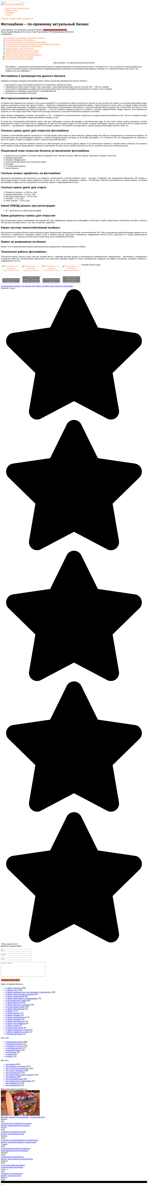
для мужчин (26, 286)
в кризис (9, 1056)
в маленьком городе (14, 1042)
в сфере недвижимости (16, 1017)
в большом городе (13, 1044)
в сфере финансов (14, 1003)
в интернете (11, 1052)
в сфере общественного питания (20, 994)
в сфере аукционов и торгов (18, 1030)
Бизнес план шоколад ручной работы (17, 1159)
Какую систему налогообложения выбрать (24, 55)
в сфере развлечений (15, 996)
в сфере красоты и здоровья (18, 1005)
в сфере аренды (13, 1013)
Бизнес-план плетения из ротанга (15, 1126)
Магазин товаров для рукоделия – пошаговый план (23, 1117)
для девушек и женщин (11, 286)
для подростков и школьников (18, 1081)
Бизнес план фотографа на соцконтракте (18, 1142)
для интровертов (13, 1085)
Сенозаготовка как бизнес (12, 1167)
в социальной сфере (14, 1028)
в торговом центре (14, 1048)
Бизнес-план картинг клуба (12, 1134)
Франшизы (10, 12)
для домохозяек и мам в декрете (19, 1075)
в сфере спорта (12, 1026)
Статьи (9, 15)
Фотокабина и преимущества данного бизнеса (25, 38)
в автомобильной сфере (16, 1001)
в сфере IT (10, 1011)
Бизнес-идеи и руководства (17, 8)
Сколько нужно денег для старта (19, 48)
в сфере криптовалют (15, 1021)
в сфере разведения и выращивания (21, 998)
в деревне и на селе (14, 1046)
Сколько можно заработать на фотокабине (24, 46)
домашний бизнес (13, 1050)
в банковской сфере (14, 1034)
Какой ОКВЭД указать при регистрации (22, 50)
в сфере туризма (13, 1015)
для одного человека (41, 286)
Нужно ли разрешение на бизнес (20, 57)
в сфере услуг (12, 990)
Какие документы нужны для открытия (22, 53)
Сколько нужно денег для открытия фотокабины (26, 42)
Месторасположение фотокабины (20, 40)
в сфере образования (15, 1009)
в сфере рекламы (13, 1019)
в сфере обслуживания (16, 1023)
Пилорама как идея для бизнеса (15, 1151)
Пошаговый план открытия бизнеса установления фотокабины (33, 44)
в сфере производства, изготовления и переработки (28, 992)
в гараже (9, 1054)
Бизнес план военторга (11, 1176)
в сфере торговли (13, 988)
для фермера (11, 1077)
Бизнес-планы (12, 10)
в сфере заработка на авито (18, 1032)
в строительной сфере (15, 1007)
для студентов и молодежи (61, 286)
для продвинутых (13, 1083)
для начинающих (13, 1073)
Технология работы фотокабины (20, 59)
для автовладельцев (14, 1079)
